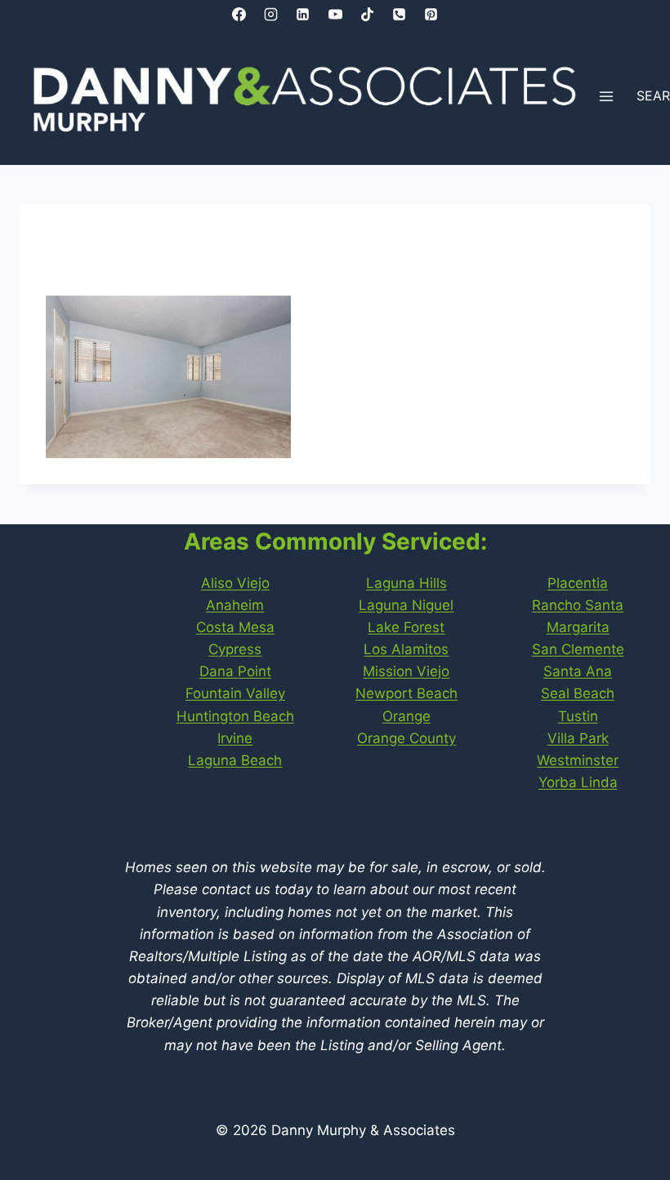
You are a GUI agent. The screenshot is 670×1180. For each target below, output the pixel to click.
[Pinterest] (430, 14)
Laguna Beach (235, 760)
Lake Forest (406, 627)
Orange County (406, 738)
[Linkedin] (303, 14)
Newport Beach (406, 693)
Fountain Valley (235, 693)
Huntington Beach (235, 716)
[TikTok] (367, 14)
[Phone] (399, 14)
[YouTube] (335, 14)
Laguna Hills (406, 583)
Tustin (578, 716)
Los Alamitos (406, 649)
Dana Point (235, 671)
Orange (406, 716)
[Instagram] (271, 14)
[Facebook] (239, 14)
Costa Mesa (235, 627)
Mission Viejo (406, 671)
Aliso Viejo (235, 583)
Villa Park (578, 738)
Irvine (234, 738)
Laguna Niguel (406, 605)
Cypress (234, 649)
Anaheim (235, 605)
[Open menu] (607, 96)
